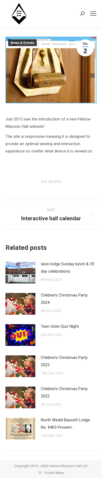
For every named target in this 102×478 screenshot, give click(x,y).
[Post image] (20, 272)
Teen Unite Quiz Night (60, 326)
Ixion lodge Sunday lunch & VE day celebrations (68, 268)
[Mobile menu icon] (93, 13)
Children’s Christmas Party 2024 (64, 299)
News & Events (22, 43)
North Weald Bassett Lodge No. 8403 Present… (65, 424)
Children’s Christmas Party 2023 (64, 361)
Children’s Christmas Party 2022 (64, 392)
